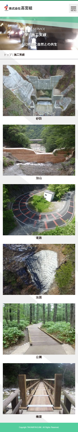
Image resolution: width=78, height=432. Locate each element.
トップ (8, 54)
